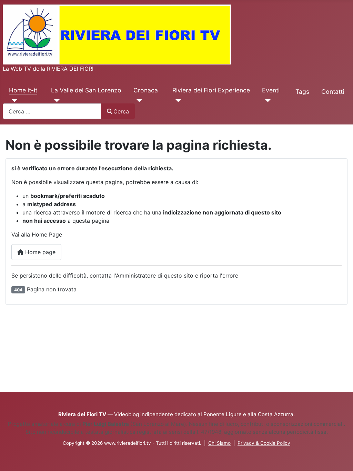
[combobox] (52, 111)
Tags (302, 91)
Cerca (121, 111)
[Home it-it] (13, 101)
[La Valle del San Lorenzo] (55, 101)
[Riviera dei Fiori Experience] (176, 101)
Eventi (271, 90)
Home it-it (23, 90)
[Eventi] (266, 101)
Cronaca (145, 90)
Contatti (332, 91)
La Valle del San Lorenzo (86, 90)
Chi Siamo (219, 443)
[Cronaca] (137, 101)
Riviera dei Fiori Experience (211, 90)
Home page (39, 252)
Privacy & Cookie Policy (264, 443)
